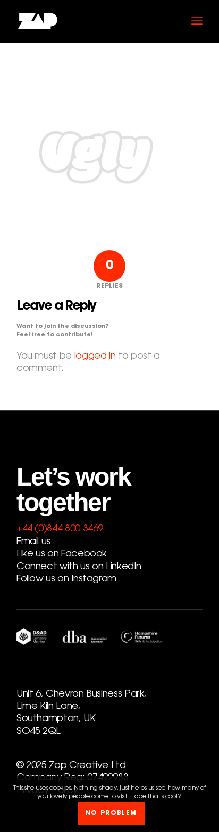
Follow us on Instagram (66, 579)
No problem (111, 813)
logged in (95, 356)
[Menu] (197, 21)
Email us (33, 542)
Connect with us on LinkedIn (78, 567)
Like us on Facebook (61, 554)
